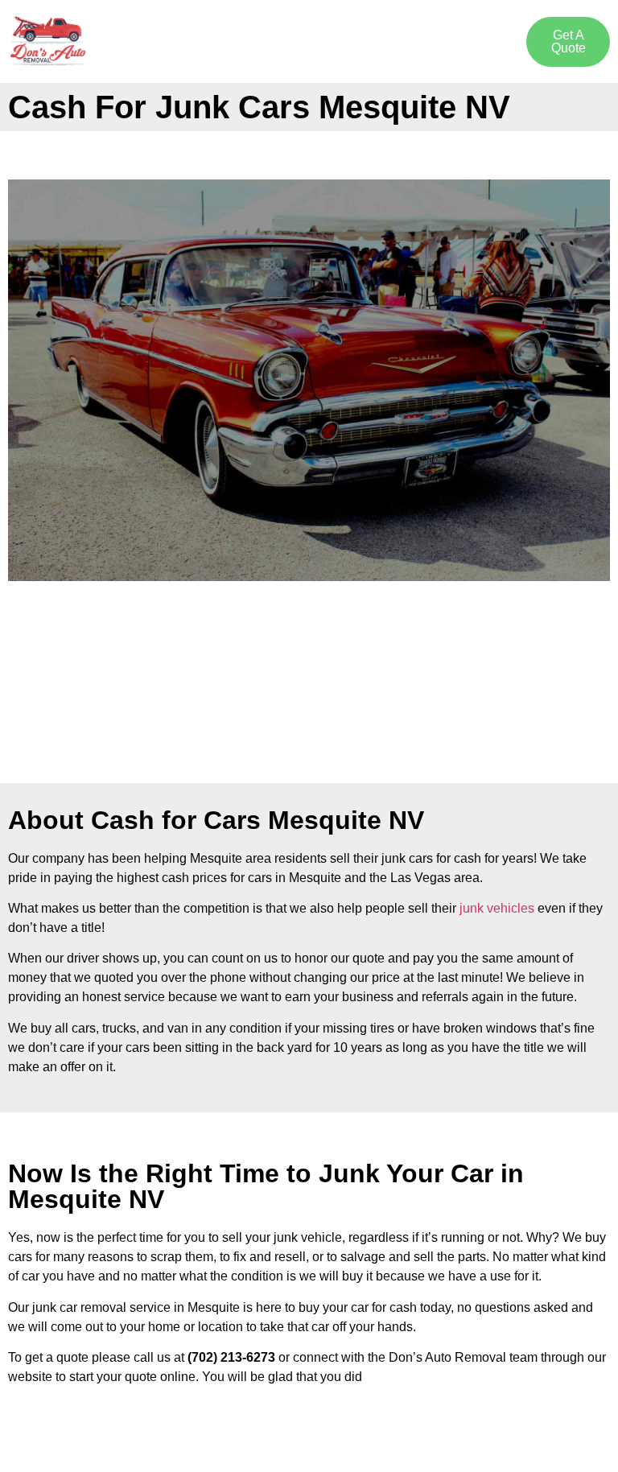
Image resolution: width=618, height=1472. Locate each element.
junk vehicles (496, 908)
